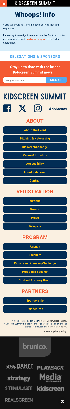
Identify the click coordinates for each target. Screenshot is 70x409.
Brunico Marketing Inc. (56, 327)
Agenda (35, 246)
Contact (35, 180)
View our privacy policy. (55, 331)
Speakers (35, 255)
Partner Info (35, 309)
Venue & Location (35, 155)
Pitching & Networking (35, 138)
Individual (35, 201)
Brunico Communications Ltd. (53, 321)
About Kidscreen (35, 172)
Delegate (35, 226)
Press (35, 217)
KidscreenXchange (35, 147)
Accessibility (35, 163)
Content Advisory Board (35, 280)
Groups (35, 209)
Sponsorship (35, 300)
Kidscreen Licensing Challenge (35, 263)
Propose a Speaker (35, 271)
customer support (37, 39)
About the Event (35, 130)
